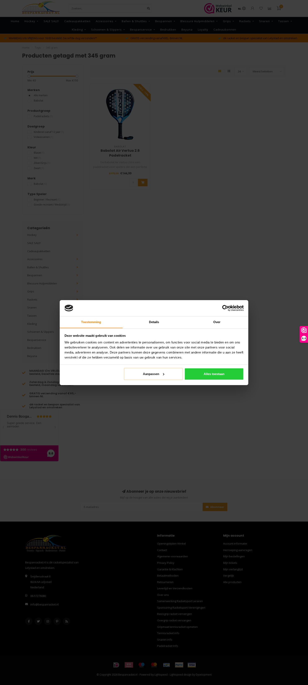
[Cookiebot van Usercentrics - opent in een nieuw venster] (225, 308)
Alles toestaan (214, 374)
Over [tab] (216, 322)
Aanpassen (151, 374)
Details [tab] (154, 322)
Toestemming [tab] (91, 322)
